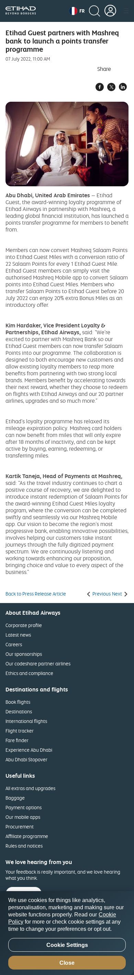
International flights (26, 721)
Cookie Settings (67, 945)
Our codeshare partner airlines (37, 663)
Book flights (17, 702)
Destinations (18, 711)
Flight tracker (19, 730)
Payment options (23, 807)
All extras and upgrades (30, 788)
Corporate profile (23, 625)
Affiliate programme (26, 836)
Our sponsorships (23, 654)
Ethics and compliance (29, 673)
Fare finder (17, 740)
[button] (77, 11)
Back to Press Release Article (35, 594)
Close (67, 963)
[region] (67, 933)
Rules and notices (24, 845)
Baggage (15, 798)
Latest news (18, 635)
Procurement (19, 826)
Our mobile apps (22, 817)
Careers (13, 644)
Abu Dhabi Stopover (26, 759)
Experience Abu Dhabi (28, 750)
